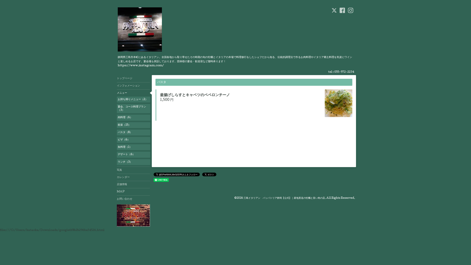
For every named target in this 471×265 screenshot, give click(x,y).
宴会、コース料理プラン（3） (132, 108)
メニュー (122, 93)
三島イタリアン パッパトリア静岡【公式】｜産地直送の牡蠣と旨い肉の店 (284, 198)
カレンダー (123, 177)
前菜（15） (124, 125)
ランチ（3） (125, 162)
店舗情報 (122, 184)
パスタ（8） (125, 132)
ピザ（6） (124, 139)
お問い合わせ (124, 199)
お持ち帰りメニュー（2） (133, 99)
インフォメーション (128, 85)
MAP (121, 191)
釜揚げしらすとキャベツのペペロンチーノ (195, 95)
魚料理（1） (125, 147)
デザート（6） (126, 154)
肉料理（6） (125, 117)
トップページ (124, 78)
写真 (119, 170)
